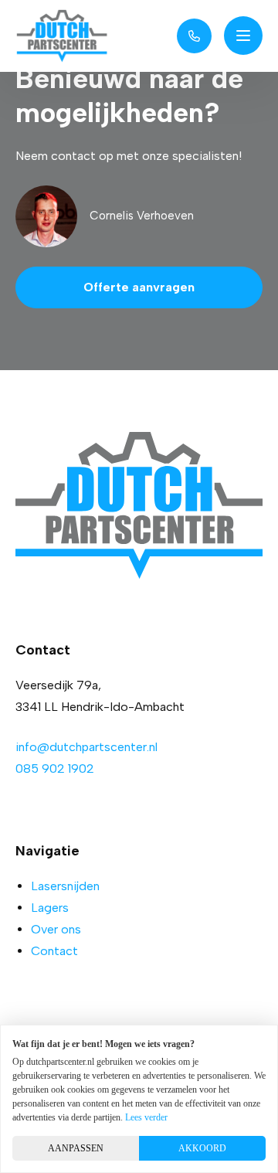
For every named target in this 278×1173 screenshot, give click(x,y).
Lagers (50, 907)
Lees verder (146, 1117)
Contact (54, 951)
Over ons (56, 929)
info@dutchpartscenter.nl (86, 747)
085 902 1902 (54, 768)
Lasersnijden (65, 886)
